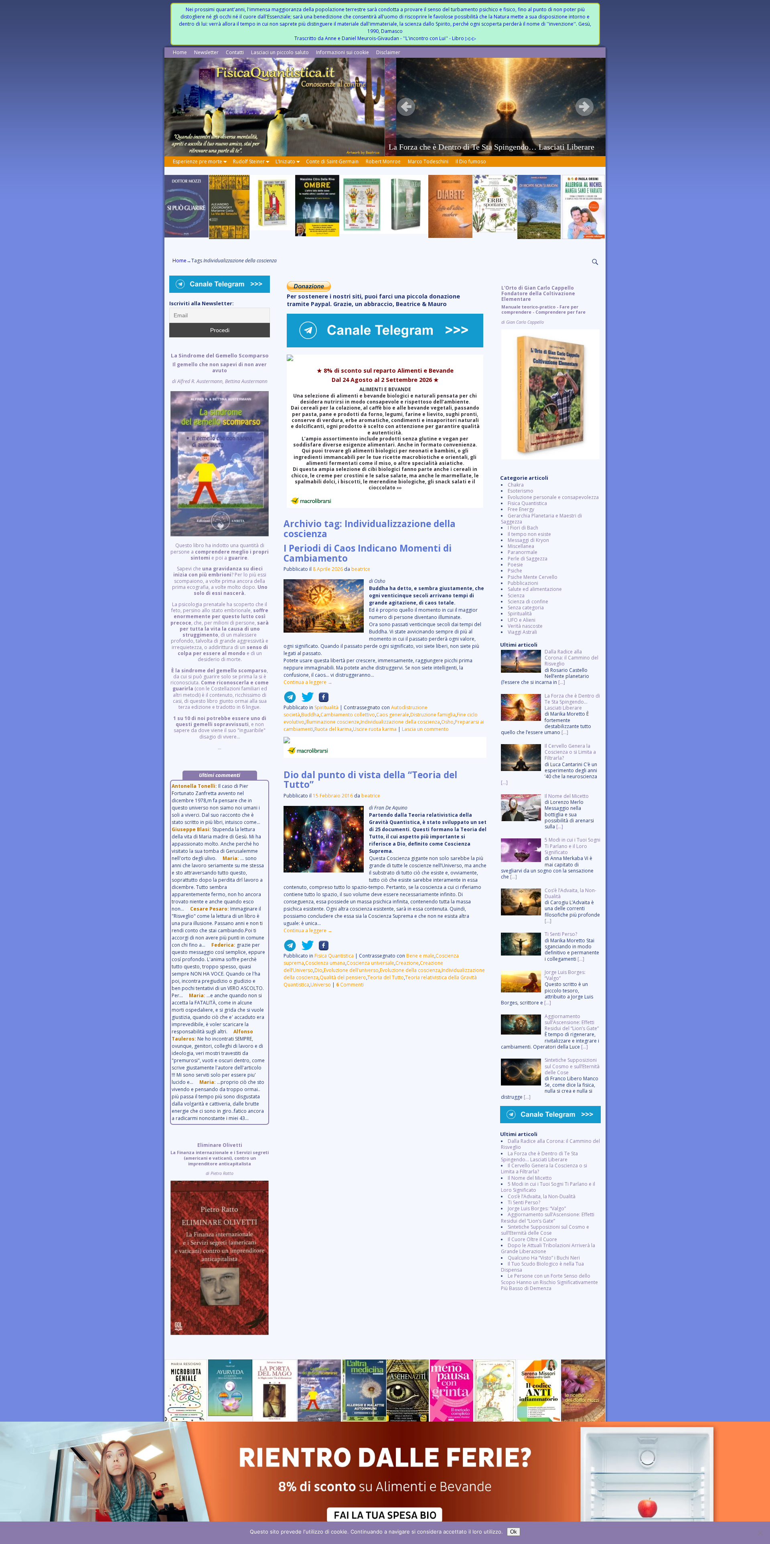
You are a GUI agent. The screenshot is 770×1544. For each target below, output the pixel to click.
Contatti (235, 52)
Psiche (515, 570)
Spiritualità (326, 707)
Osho (447, 721)
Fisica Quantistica (334, 955)
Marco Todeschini (428, 161)
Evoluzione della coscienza (410, 970)
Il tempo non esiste (529, 534)
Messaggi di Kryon (528, 540)
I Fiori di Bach (523, 527)
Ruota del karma (333, 729)
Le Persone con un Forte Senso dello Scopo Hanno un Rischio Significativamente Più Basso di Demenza (549, 1282)
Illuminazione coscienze (332, 721)
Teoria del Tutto (385, 977)
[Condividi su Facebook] (321, 700)
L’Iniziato (285, 161)
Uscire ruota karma (375, 729)
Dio (318, 970)
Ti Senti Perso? (524, 1202)
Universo (320, 984)
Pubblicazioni (523, 583)
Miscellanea (521, 546)
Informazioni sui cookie (342, 52)
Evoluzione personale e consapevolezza (553, 497)
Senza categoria (526, 607)
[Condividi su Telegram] (290, 700)
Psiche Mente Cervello (532, 577)
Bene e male (420, 955)
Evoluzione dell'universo (351, 970)
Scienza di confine (528, 601)
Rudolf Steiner (249, 161)
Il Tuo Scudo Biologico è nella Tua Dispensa (542, 1266)
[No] (760, 1533)
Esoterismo (520, 490)
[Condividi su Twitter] (305, 700)
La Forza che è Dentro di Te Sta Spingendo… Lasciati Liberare (539, 1156)
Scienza (516, 595)
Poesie (515, 564)
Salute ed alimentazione (535, 589)
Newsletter (206, 52)
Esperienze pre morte (197, 161)
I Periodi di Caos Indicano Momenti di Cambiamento (368, 553)
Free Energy (521, 509)
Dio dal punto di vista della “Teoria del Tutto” (370, 780)
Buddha (310, 714)
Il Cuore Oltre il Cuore (532, 1239)
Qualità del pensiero (343, 977)
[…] (561, 682)
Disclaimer (388, 52)
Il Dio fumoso (471, 161)
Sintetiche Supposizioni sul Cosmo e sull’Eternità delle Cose (545, 1229)
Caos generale (392, 714)
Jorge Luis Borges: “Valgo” (537, 1208)
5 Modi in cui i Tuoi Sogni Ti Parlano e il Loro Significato (548, 1187)
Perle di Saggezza (527, 558)
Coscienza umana (325, 963)
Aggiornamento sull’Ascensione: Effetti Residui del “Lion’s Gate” (547, 1217)
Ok (513, 1532)
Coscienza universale (370, 963)
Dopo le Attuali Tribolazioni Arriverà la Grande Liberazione (548, 1248)
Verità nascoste (525, 626)
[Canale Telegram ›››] (385, 345)
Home (180, 52)
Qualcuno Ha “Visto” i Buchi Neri (544, 1257)
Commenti (350, 984)
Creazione (407, 963)
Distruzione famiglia (433, 714)
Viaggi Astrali (522, 632)
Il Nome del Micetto (530, 1178)
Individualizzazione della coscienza (400, 721)
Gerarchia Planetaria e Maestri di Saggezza (541, 518)
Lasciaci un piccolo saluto (280, 52)
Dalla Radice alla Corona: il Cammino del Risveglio (550, 1144)
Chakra (516, 484)
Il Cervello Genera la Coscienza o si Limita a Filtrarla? (544, 1168)
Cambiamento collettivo (347, 714)
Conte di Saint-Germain (332, 161)
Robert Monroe (383, 161)
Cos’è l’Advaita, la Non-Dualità (541, 1196)
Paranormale (522, 552)
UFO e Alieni (521, 620)
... (219, 552)
